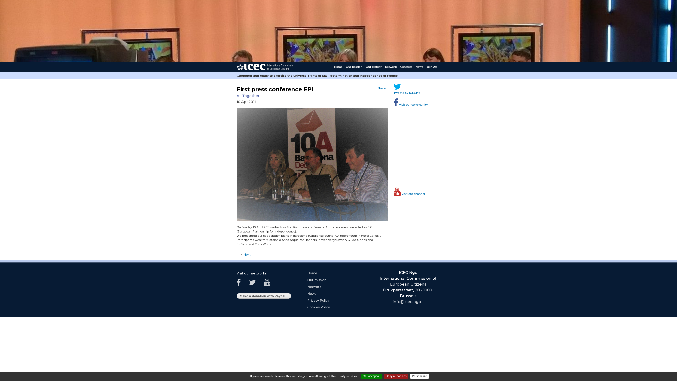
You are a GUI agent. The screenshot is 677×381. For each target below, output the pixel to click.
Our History (374, 66)
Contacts (406, 66)
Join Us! (432, 66)
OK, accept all (371, 376)
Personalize (419, 376)
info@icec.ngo (408, 301)
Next (247, 254)
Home (338, 66)
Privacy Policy (318, 300)
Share (382, 88)
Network (391, 66)
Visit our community (413, 104)
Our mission (354, 66)
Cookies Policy (318, 307)
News (419, 66)
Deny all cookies (396, 376)
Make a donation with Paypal (263, 296)
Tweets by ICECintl (408, 93)
